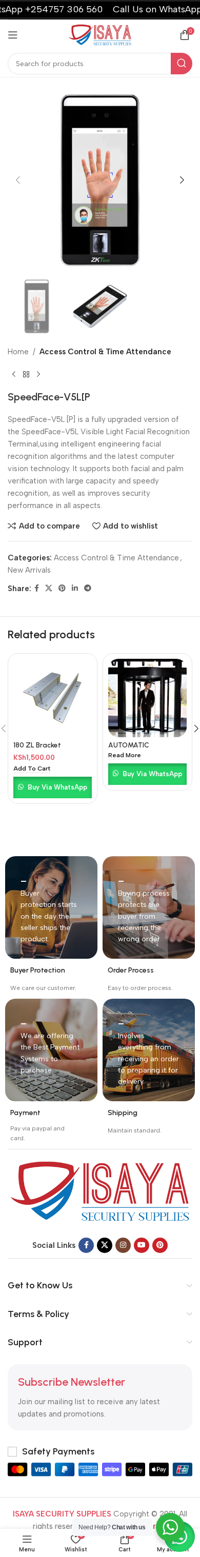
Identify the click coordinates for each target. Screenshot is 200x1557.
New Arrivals (29, 570)
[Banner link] (51, 907)
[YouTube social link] (141, 1245)
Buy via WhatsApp (57, 787)
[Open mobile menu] (13, 35)
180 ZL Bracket (37, 745)
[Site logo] (100, 34)
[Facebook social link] (36, 588)
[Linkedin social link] (75, 588)
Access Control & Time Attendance (105, 351)
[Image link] (100, 1190)
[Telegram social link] (87, 588)
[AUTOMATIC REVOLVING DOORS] (147, 698)
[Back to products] (26, 374)
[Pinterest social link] (62, 588)
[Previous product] (14, 374)
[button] (18, 180)
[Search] (181, 63)
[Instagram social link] (123, 1245)
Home (18, 351)
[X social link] (48, 588)
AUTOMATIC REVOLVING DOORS (140, 749)
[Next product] (38, 374)
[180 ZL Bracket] (52, 698)
